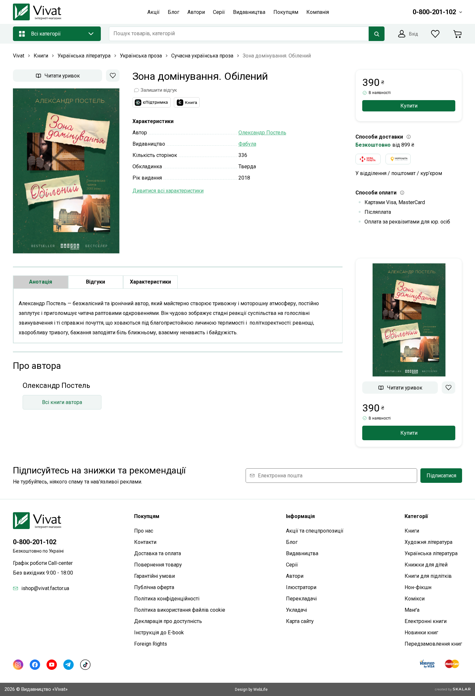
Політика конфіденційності (166, 599)
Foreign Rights (150, 644)
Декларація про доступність (168, 621)
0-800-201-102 (34, 542)
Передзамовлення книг (433, 644)
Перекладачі (301, 599)
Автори (294, 576)
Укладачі (296, 610)
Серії (292, 565)
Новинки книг (421, 632)
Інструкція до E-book (159, 632)
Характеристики (150, 282)
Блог (292, 542)
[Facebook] (35, 665)
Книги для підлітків (428, 576)
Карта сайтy (300, 621)
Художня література (428, 542)
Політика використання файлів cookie (179, 610)
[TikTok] (85, 665)
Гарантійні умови (154, 576)
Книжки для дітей (426, 565)
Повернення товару (158, 565)
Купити (408, 106)
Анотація (40, 282)
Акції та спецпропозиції (314, 531)
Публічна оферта (154, 587)
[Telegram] (68, 665)
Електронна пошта (280, 476)
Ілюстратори (301, 587)
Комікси (415, 599)
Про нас (143, 531)
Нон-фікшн (418, 587)
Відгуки (95, 282)
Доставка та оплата (157, 553)
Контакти (145, 542)
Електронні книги (426, 621)
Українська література (431, 553)
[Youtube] (52, 665)
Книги (412, 531)
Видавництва (302, 553)
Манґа (412, 610)
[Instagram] (18, 665)
